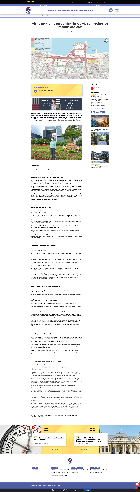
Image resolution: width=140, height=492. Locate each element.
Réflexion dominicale (95, 105)
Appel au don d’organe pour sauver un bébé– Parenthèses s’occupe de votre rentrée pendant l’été (100, 166)
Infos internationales (51, 10)
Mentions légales (35, 471)
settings (78, 490)
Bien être (58, 16)
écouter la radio (116, 10)
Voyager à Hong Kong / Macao (97, 108)
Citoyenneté (50, 16)
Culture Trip (103, 94)
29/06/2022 (46, 443)
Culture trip (67, 16)
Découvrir (55, 449)
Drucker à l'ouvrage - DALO (96, 97)
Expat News (59, 10)
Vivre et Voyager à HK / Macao (80, 16)
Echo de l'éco (93, 99)
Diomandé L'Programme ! (96, 96)
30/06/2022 (89, 443)
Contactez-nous (87, 10)
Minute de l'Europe (95, 103)
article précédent (47, 429)
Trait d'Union (102, 105)
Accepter (87, 490)
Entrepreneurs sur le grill (97, 16)
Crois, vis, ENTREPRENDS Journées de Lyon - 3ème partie (99, 130)
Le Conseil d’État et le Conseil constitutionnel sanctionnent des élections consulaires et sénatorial (88, 439)
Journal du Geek (42, 364)
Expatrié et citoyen (66, 10)
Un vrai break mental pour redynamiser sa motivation (49, 439)
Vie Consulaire (40, 16)
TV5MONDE (81, 10)
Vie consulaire (94, 106)
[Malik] (57, 104)
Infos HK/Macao (74, 10)
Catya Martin (97, 87)
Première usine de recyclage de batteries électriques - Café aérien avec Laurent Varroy (99, 148)
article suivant (93, 429)
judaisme (100, 102)
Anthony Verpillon (81, 443)
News (100, 103)
